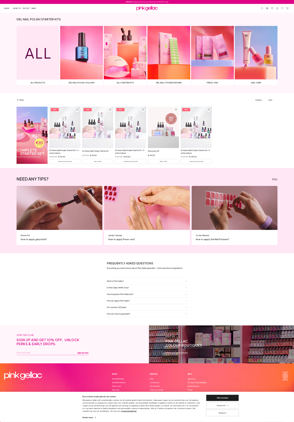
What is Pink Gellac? (115, 281)
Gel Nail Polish (118, 379)
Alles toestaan (222, 398)
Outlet (26, 8)
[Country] (267, 8)
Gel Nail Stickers (119, 382)
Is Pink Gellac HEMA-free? (118, 287)
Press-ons (116, 386)
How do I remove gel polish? (118, 314)
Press (190, 390)
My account (155, 386)
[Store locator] (272, 8)
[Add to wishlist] (77, 110)
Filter (21, 100)
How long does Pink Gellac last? (120, 294)
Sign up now (82, 353)
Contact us (154, 382)
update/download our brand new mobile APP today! (147, 2)
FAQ (152, 379)
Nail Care (116, 390)
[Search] (262, 8)
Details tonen (87, 417)
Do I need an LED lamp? (117, 307)
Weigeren (222, 413)
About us (191, 379)
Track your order (156, 390)
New (34, 8)
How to (17, 8)
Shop (6, 8)
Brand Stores (193, 386)
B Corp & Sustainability (197, 382)
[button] (271, 100)
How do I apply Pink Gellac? (118, 300)
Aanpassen (221, 405)
